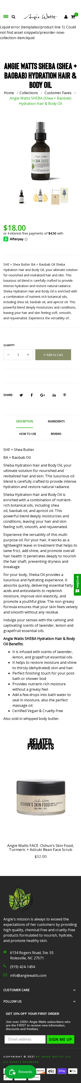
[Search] (13, 16)
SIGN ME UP (60, 1039)
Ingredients (56, 421)
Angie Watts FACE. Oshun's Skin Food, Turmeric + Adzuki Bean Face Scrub (40, 848)
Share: (8, 395)
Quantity (8, 345)
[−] (8, 355)
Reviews (56, 434)
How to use (27, 434)
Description (24, 421)
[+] (28, 355)
